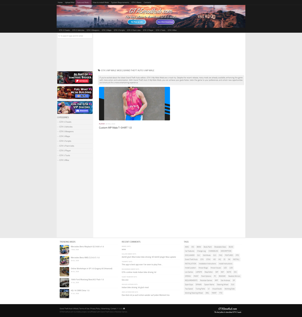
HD (214, 259)
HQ (219, 259)
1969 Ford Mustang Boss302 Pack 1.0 (87, 279)
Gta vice (125, 280)
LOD (231, 268)
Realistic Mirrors (234, 276)
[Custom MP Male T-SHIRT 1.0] (134, 103)
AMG (187, 247)
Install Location (190, 268)
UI (209, 289)
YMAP (214, 293)
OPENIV (188, 276)
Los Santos (189, 272)
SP (234, 280)
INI (229, 259)
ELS (214, 255)
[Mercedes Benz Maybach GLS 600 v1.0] (64, 249)
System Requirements (120, 2)
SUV (232, 284)
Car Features (189, 251)
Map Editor (209, 272)
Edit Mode (207, 255)
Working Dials (230, 289)
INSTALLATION (190, 264)
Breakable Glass (220, 247)
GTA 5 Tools (160, 30)
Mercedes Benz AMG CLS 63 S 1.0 (85, 257)
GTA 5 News (136, 2)
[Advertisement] (171, 50)
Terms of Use (84, 309)
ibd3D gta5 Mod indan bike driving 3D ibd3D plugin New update (149, 257)
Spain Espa (189, 284)
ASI (192, 247)
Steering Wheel (222, 284)
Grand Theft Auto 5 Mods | (69, 309)
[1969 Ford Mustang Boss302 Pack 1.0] (64, 282)
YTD (220, 293)
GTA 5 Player (148, 30)
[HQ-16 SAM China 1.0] (64, 293)
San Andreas (225, 280)
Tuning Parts (200, 289)
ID (224, 259)
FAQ (220, 255)
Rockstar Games (206, 280)
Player (102, 124)
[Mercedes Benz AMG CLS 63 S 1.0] (64, 260)
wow (124, 249)
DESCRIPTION (226, 251)
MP (217, 272)
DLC (198, 255)
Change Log (201, 251)
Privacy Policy (95, 309)
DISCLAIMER (189, 255)
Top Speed (189, 289)
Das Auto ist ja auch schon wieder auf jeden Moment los (146, 295)
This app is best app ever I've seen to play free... (142, 264)
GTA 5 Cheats (64, 30)
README (222, 276)
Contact (113, 309)
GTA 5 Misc (172, 30)
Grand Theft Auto (191, 259)
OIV (235, 272)
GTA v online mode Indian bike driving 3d (139, 272)
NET (222, 272)
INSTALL (236, 259)
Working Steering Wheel (194, 293)
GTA (201, 259)
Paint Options (206, 276)
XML (207, 293)
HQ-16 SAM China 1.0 (80, 290)
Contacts (147, 2)
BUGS (231, 247)
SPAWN (198, 284)
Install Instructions (225, 264)
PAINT (196, 276)
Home (60, 2)
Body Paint (208, 247)
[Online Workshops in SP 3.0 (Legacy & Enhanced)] (64, 271)
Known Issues (216, 268)
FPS (237, 255)
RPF (216, 280)
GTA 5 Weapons (93, 30)
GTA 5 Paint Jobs (134, 30)
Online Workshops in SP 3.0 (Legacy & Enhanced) (91, 268)
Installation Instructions (207, 264)
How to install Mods (101, 2)
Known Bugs (203, 268)
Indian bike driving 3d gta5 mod (135, 287)
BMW (199, 247)
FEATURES (229, 255)
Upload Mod (69, 2)
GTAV (208, 259)
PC (215, 276)
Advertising (105, 309)
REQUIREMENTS (191, 280)
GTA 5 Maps (106, 30)
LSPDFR (199, 272)
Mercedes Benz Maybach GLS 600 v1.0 (87, 246)
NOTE (229, 272)
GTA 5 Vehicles (78, 30)
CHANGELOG (213, 251)
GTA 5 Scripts (119, 30)
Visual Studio (217, 289)
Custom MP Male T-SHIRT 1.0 (115, 127)
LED (225, 268)
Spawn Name (209, 284)
